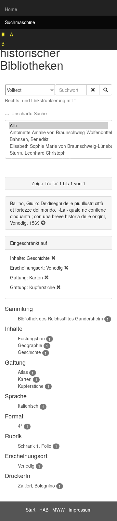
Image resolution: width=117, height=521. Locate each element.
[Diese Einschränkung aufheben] (53, 258)
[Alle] (58, 125)
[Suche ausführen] (105, 89)
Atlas (23, 372)
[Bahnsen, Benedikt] (58, 139)
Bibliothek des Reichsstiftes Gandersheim (60, 318)
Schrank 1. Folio (34, 446)
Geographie (30, 345)
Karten (25, 379)
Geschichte (29, 352)
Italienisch (28, 405)
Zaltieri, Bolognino (36, 485)
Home (11, 9)
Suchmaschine (20, 22)
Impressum (80, 509)
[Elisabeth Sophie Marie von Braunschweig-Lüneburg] (58, 146)
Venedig (26, 465)
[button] (92, 89)
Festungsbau (31, 338)
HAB (43, 509)
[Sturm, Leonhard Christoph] (58, 152)
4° (20, 425)
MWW (58, 509)
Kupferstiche (31, 386)
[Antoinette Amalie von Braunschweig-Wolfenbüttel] (58, 132)
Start (30, 509)
